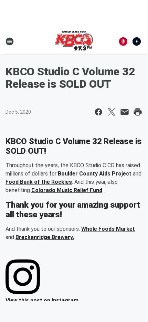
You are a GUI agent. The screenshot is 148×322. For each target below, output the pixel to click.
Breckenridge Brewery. (44, 237)
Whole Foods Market (108, 229)
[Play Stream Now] (137, 41)
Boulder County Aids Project (94, 173)
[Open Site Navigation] (10, 41)
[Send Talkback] (123, 41)
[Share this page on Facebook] (98, 112)
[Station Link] (74, 41)
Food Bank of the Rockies (39, 182)
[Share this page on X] (111, 112)
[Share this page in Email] (124, 112)
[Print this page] (137, 112)
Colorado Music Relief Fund (66, 190)
